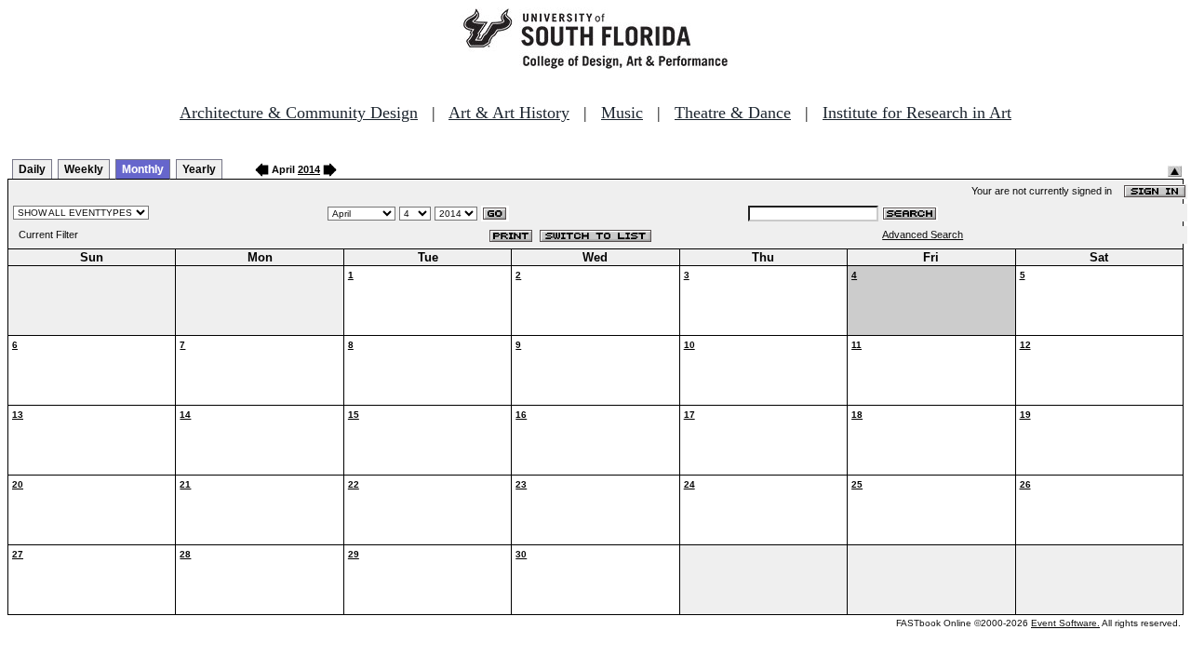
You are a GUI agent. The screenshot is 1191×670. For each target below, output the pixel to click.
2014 (309, 169)
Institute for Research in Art (917, 112)
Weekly (83, 169)
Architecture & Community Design (299, 112)
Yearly (199, 169)
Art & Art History (508, 112)
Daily (32, 169)
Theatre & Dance (733, 112)
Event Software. (1065, 623)
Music (622, 112)
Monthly (143, 169)
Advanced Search (922, 234)
